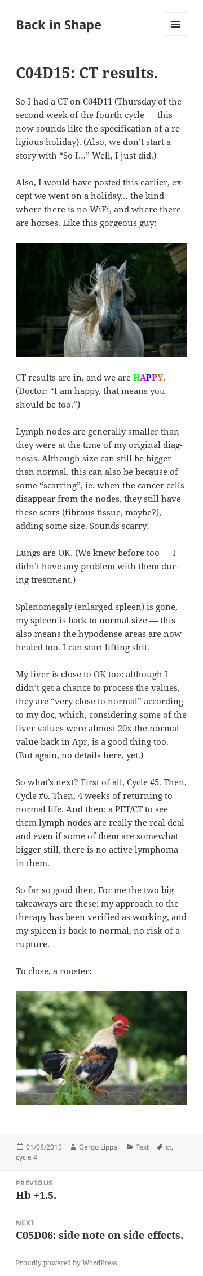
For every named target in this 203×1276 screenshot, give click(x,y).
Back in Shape (59, 24)
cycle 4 (26, 1157)
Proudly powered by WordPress (66, 1263)
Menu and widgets (175, 35)
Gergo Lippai (99, 1147)
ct (168, 1147)
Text (142, 1147)
